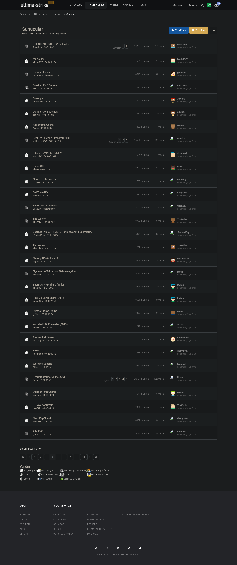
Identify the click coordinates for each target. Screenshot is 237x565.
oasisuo (37, 395)
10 (83, 457)
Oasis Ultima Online (44, 391)
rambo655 (38, 301)
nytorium (181, 138)
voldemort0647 (40, 141)
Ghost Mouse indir (97, 519)
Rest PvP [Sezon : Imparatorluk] (51, 138)
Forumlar (57, 14)
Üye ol (180, 5)
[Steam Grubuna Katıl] (129, 548)
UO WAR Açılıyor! (43, 405)
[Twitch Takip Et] (140, 548)
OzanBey (37, 182)
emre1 (180, 311)
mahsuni (37, 274)
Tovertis (37, 47)
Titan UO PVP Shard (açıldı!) (49, 284)
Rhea (35, 169)
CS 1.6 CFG (58, 529)
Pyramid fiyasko (42, 72)
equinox (36, 115)
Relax (35, 380)
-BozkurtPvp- (39, 235)
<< (23, 457)
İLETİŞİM (24, 534)
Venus (36, 327)
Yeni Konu (180, 30)
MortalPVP (38, 62)
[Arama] (202, 5)
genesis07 (182, 72)
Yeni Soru (200, 30)
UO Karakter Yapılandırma (135, 514)
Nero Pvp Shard (42, 418)
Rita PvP (38, 431)
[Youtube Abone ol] (96, 548)
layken (180, 285)
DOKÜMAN (129, 5)
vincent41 (37, 156)
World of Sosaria (42, 363)
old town (37, 195)
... (76, 457)
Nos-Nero (37, 421)
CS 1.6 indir (59, 514)
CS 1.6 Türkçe (60, 519)
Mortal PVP (39, 59)
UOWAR (37, 408)
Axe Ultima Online (43, 124)
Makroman (93, 534)
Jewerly (181, 98)
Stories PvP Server (43, 337)
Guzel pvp (38, 98)
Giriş (194, 5)
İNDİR (143, 5)
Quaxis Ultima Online (45, 311)
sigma (36, 261)
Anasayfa (25, 14)
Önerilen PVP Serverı (45, 85)
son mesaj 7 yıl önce (186, 261)
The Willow (39, 218)
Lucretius (182, 85)
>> (96, 457)
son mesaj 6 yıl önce (186, 47)
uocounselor (183, 258)
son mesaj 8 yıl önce (186, 408)
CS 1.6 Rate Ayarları (64, 534)
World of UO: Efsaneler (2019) (50, 324)
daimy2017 (182, 351)
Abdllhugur (38, 101)
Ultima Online (41, 14)
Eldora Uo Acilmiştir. (45, 179)
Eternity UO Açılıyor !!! (45, 258)
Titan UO (37, 288)
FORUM (113, 5)
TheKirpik (182, 405)
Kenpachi (182, 192)
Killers (36, 88)
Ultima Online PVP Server (100, 529)
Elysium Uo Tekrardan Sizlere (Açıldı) (54, 271)
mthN (180, 271)
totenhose (38, 353)
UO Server (92, 514)
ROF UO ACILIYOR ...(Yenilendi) (51, 44)
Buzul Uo (38, 350)
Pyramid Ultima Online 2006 (49, 376)
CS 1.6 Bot (58, 524)
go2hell (36, 314)
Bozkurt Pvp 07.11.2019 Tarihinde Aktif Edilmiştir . (62, 232)
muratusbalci (39, 75)
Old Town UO (40, 192)
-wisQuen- (182, 44)
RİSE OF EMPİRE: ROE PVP (48, 152)
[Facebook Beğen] (107, 548)
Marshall (181, 364)
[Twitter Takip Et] (118, 548)
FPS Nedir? (92, 524)
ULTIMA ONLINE (95, 5)
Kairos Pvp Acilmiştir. (45, 205)
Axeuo (36, 128)
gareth (36, 434)
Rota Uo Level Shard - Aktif (48, 297)
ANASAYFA (76, 5)
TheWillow (38, 222)
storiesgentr (39, 340)
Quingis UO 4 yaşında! (45, 111)
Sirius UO (38, 166)
